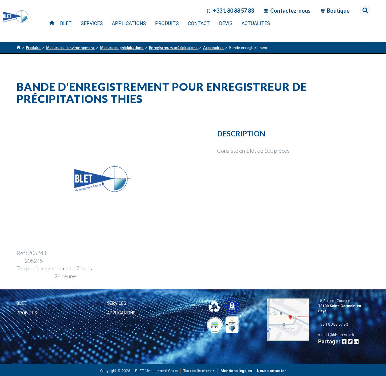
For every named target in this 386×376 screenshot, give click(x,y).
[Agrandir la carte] (288, 319)
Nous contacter (271, 370)
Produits (27, 313)
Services (116, 303)
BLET (22, 303)
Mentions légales (236, 370)
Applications (121, 313)
